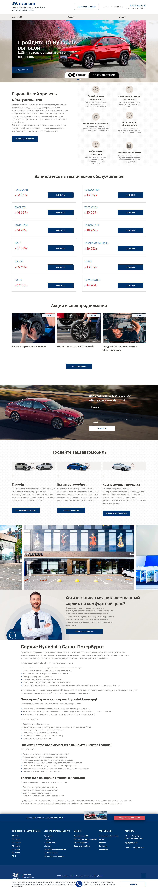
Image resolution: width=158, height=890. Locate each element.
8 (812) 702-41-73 (138, 5)
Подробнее (22, 69)
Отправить (102, 428)
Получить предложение (25, 510)
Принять (133, 884)
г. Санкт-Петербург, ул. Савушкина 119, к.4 (133, 837)
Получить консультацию (129, 817)
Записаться (60, 195)
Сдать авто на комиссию (116, 513)
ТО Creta (20, 207)
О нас (106, 7)
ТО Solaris (21, 189)
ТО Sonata (21, 225)
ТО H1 (18, 242)
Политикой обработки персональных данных (27, 884)
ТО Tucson (91, 207)
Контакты (118, 7)
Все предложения (79, 366)
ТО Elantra (91, 189)
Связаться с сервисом (84, 631)
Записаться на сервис (87, 7)
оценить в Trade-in (71, 510)
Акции (122, 17)
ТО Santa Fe (92, 225)
